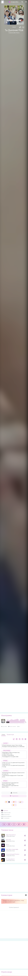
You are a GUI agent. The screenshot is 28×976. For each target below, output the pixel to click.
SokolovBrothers (14, 33)
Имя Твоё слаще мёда (12, 849)
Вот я (7, 844)
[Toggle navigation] (26, 2)
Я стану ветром (10, 859)
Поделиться (15, 796)
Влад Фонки (5, 810)
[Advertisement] (14, 698)
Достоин (8, 839)
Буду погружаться (11, 834)
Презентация (10, 734)
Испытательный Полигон (12, 854)
